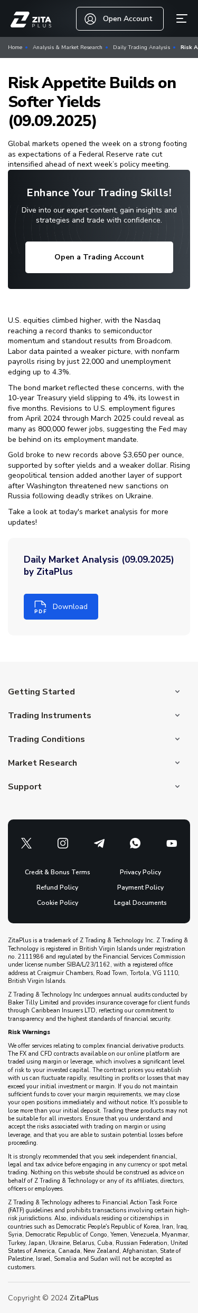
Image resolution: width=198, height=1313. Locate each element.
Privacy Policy (140, 872)
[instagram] (63, 843)
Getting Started (41, 692)
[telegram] (99, 843)
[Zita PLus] (31, 20)
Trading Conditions (46, 739)
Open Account (128, 19)
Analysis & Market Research (67, 47)
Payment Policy (140, 887)
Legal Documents (140, 903)
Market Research (42, 763)
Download (70, 607)
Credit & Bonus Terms (57, 872)
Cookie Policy (57, 903)
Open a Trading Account (99, 257)
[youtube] (171, 843)
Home (15, 47)
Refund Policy (57, 887)
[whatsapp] (135, 843)
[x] (26, 843)
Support (25, 787)
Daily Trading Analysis (141, 47)
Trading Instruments (49, 715)
